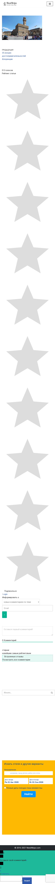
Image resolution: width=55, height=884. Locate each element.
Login (4, 594)
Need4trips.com (33, 848)
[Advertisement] (27, 728)
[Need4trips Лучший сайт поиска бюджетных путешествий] (10, 4)
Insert (27, 881)
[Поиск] (52, 692)
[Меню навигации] (50, 4)
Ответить (5, 874)
